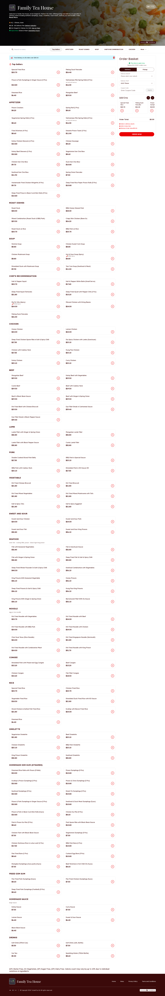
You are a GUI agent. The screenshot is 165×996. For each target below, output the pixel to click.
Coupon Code (124, 88)
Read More (13, 17)
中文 (152, 7)
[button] (35, 71)
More (142, 49)
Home (114, 981)
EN (148, 7)
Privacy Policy (132, 981)
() (30, 25)
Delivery (128, 69)
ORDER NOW (137, 134)
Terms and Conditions (149, 981)
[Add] (122, 110)
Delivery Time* (125, 81)
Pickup (145, 69)
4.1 (12, 23)
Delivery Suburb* (125, 73)
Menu (122, 981)
